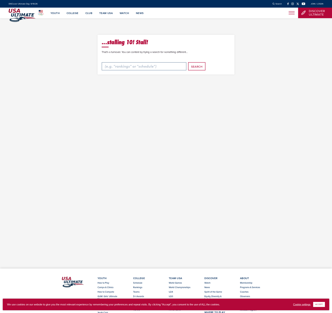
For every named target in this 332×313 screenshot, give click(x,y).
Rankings (137, 287)
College (73, 13)
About (244, 278)
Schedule (137, 282)
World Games (175, 282)
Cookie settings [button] (302, 304)
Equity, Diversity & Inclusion (213, 298)
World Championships (179, 287)
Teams (136, 291)
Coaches (244, 291)
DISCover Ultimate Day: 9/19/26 (23, 4)
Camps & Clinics (105, 287)
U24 (171, 291)
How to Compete (106, 291)
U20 (171, 296)
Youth (55, 13)
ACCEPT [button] (319, 304)
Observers (245, 296)
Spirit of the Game (213, 291)
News (140, 13)
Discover (210, 278)
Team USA (106, 13)
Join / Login (317, 4)
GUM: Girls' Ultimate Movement (107, 298)
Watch (124, 13)
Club (89, 13)
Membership (246, 282)
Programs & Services (250, 287)
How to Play (103, 282)
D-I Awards (138, 296)
